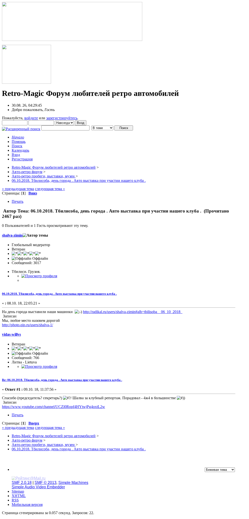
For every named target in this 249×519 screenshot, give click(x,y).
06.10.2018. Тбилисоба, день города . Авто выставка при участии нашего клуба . (59, 294)
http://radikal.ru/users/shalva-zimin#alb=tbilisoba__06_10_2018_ (132, 312)
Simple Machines (73, 483)
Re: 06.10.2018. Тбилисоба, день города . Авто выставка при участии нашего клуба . (62, 380)
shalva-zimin (12, 235)
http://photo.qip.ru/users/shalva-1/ (27, 325)
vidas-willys (11, 334)
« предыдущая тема (18, 189)
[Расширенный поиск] (21, 128)
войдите (31, 118)
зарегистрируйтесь (61, 118)
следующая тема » (50, 189)
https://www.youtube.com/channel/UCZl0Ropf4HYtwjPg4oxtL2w (53, 407)
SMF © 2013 (45, 483)
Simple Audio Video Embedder (38, 487)
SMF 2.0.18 (22, 483)
